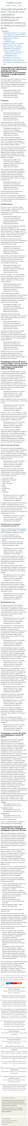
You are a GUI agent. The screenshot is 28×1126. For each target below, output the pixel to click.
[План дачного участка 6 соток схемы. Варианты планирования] (14, 1070)
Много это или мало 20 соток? (12, 50)
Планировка (8, 40)
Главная (8, 5)
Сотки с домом (20, 977)
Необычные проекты (4, 979)
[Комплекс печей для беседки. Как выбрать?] (14, 996)
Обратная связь (5, 1124)
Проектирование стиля (11, 55)
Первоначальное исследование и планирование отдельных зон (13, 53)
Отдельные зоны (9, 980)
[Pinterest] (14, 983)
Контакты (3, 1120)
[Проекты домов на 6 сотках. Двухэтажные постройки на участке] (14, 1078)
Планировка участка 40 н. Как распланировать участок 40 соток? (12, 58)
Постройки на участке (17, 980)
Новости (14, 5)
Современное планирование (14, 979)
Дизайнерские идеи (10, 41)
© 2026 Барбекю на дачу (6, 1118)
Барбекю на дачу (14, 3)
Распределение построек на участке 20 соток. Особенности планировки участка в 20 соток (15, 62)
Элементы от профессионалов (11, 977)
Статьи (20, 5)
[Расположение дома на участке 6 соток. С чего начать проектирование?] (14, 1039)
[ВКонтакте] (8, 983)
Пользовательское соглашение (11, 1120)
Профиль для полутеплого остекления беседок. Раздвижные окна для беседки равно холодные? (12, 1109)
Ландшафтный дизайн (9, 975)
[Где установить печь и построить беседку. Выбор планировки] (14, 1031)
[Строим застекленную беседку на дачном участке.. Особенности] (14, 989)
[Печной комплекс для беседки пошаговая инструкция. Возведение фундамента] (14, 1022)
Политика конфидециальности (7, 1122)
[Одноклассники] (19, 983)
